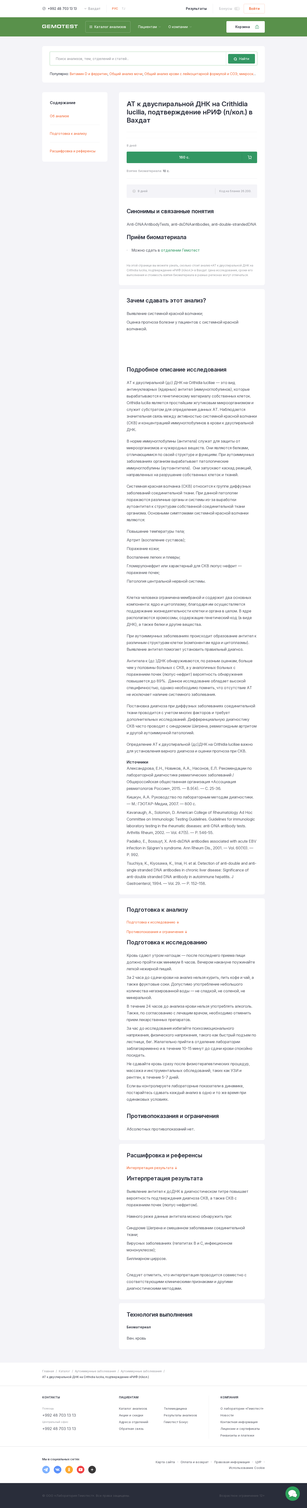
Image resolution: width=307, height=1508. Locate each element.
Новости (227, 1415)
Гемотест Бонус (176, 1422)
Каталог (64, 1371)
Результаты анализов (180, 1415)
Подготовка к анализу (68, 133)
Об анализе (59, 116)
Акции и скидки (131, 1415)
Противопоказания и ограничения (155, 932)
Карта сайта (165, 1462)
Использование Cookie (247, 1468)
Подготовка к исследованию (151, 922)
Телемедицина (175, 1408)
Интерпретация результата (150, 1168)
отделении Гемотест (180, 250)
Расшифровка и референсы (72, 151)
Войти (254, 8)
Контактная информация (239, 1422)
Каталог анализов (133, 1408)
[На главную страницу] (60, 27)
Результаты (196, 8)
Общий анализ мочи (125, 74)
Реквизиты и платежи (237, 1435)
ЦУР (258, 1462)
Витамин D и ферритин (88, 74)
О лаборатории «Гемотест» (242, 1408)
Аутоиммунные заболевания (95, 1371)
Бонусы (225, 8)
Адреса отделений (133, 1422)
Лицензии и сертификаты (240, 1429)
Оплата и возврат (194, 1462)
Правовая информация (232, 1462)
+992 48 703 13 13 (62, 8)
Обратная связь (131, 1429)
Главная (48, 1371)
